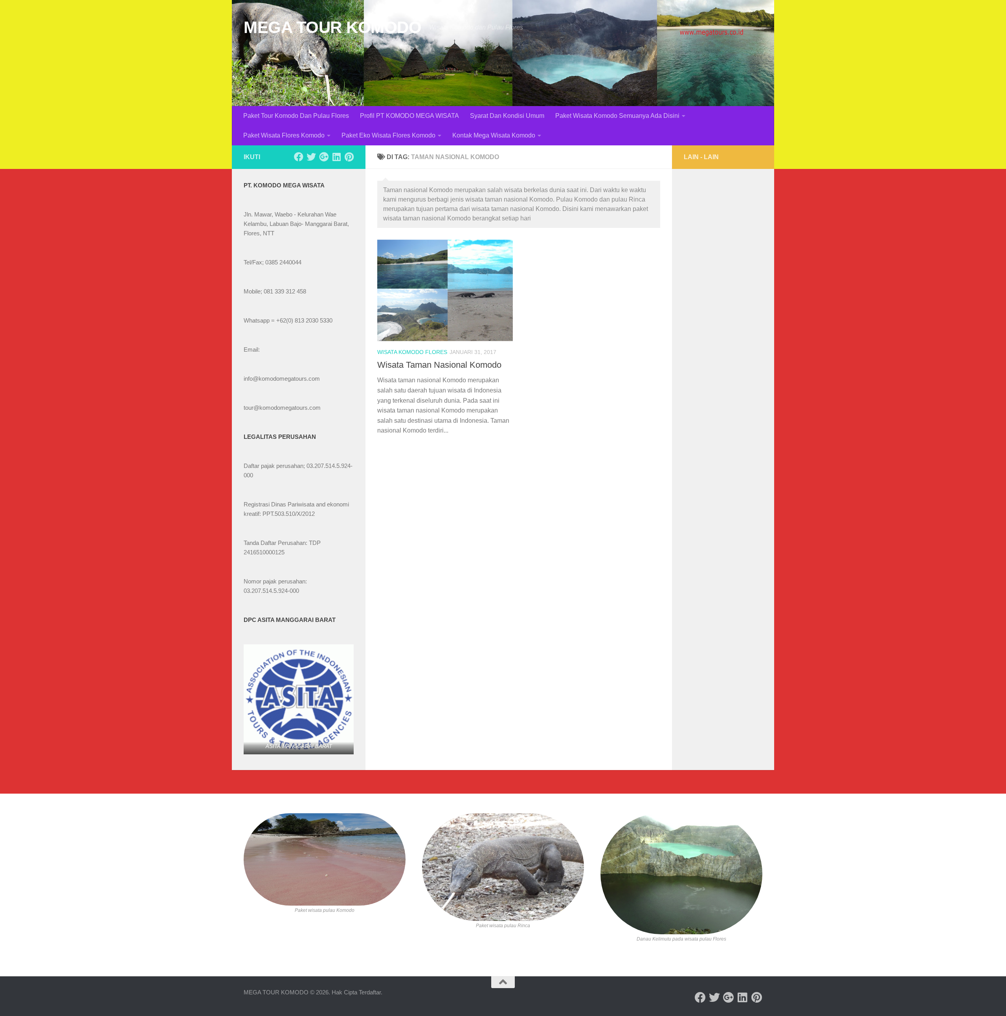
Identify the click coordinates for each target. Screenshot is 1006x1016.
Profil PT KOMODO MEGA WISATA (409, 115)
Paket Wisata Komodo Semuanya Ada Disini (617, 115)
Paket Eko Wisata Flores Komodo (388, 135)
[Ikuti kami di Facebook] (298, 156)
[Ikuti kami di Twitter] (311, 156)
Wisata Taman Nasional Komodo (439, 365)
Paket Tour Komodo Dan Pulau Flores (296, 115)
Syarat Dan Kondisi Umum (507, 115)
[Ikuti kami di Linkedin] (336, 156)
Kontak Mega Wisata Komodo (493, 135)
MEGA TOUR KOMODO (332, 27)
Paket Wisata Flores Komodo (284, 135)
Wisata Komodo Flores (412, 352)
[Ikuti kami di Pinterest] (349, 156)
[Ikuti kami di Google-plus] (324, 156)
